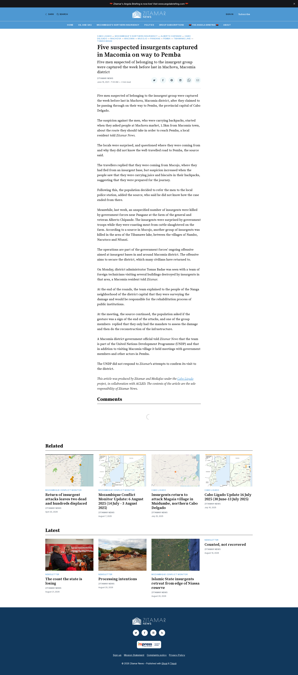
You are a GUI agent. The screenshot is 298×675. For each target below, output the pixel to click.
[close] (294, 3)
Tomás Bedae (104, 41)
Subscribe (244, 14)
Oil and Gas (85, 25)
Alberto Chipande (171, 36)
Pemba (167, 38)
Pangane (155, 38)
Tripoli (173, 663)
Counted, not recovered (225, 544)
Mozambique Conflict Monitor (63, 490)
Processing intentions (117, 579)
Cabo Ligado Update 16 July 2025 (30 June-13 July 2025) (228, 497)
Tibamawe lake (182, 38)
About (227, 25)
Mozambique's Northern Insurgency (118, 25)
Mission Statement (134, 655)
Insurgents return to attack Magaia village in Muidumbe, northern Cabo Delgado (174, 501)
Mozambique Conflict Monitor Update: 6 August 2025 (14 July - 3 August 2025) (120, 501)
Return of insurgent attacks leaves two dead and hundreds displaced (66, 499)
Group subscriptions (171, 25)
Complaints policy (157, 655)
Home (70, 25)
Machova (115, 38)
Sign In (229, 14)
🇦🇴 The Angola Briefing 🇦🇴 (203, 25)
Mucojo (142, 38)
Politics (149, 25)
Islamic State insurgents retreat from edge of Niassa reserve (175, 583)
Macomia (129, 38)
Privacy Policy (177, 655)
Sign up (117, 655)
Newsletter (52, 574)
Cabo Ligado (104, 36)
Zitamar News (105, 78)
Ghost (164, 663)
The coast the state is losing (63, 581)
